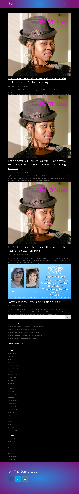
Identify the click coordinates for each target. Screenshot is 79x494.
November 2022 (13, 368)
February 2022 (12, 395)
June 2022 (11, 383)
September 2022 (13, 374)
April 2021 (11, 424)
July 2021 (10, 415)
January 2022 (12, 398)
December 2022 (13, 365)
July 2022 (10, 380)
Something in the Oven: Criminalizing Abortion (34, 302)
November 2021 (13, 403)
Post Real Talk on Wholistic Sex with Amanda (22, 329)
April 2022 (11, 389)
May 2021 (11, 421)
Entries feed (11, 453)
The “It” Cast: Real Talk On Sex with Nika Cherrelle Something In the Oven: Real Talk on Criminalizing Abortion (37, 164)
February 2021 (12, 430)
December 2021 (13, 401)
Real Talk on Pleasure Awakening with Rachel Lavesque (25, 335)
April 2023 (11, 359)
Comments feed (13, 456)
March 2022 (11, 392)
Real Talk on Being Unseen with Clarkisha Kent (22, 338)
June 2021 (11, 418)
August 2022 (12, 377)
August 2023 (12, 353)
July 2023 (10, 356)
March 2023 (11, 362)
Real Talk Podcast (22, 306)
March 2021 (11, 427)
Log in (10, 450)
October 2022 (12, 371)
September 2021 (13, 409)
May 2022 (11, 386)
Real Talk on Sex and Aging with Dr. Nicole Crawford (24, 332)
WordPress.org (12, 459)
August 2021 (12, 412)
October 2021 (12, 406)
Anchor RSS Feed (23, 86)
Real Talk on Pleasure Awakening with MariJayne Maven (25, 327)
